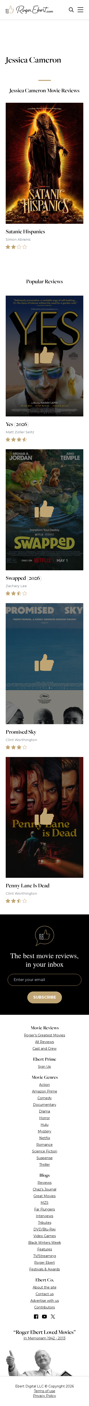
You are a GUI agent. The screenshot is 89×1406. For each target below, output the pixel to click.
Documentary (44, 1105)
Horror (44, 1118)
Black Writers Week (44, 1242)
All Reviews (44, 1042)
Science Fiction (44, 1151)
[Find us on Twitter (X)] (53, 1316)
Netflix (44, 1138)
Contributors (44, 1307)
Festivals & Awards (44, 1269)
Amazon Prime (44, 1091)
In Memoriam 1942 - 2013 (44, 1338)
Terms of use (44, 1391)
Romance (44, 1144)
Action (44, 1085)
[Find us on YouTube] (44, 1316)
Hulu (44, 1125)
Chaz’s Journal (44, 1189)
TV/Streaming (44, 1256)
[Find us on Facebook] (36, 1316)
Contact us (45, 1294)
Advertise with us (44, 1301)
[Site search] (71, 9)
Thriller (44, 1164)
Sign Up (44, 1066)
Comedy (44, 1098)
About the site (44, 1287)
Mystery (44, 1131)
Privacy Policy (44, 1396)
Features (44, 1249)
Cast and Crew (44, 1048)
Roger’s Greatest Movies (44, 1035)
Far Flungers (44, 1209)
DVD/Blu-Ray (44, 1229)
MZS (44, 1203)
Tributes (44, 1222)
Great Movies (44, 1196)
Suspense (45, 1158)
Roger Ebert (44, 1262)
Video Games (44, 1236)
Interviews (44, 1216)
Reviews (44, 1183)
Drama (44, 1111)
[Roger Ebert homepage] (29, 10)
